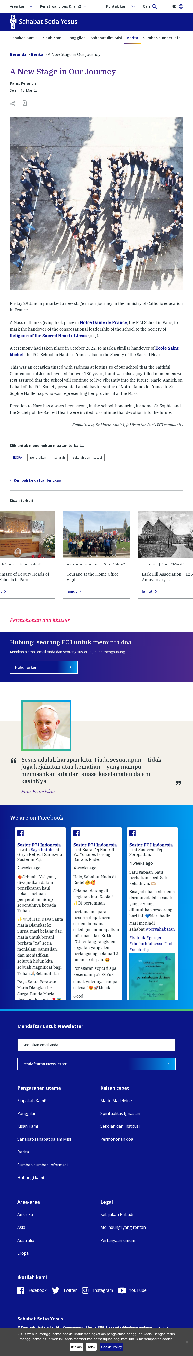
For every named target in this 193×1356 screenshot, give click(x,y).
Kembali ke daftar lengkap (37, 480)
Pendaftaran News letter (45, 1063)
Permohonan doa (116, 1139)
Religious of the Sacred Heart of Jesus (48, 335)
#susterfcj (139, 949)
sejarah (59, 457)
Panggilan (76, 37)
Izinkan (76, 1347)
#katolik (137, 937)
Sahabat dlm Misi (106, 37)
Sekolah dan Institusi (120, 1126)
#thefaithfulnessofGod (150, 943)
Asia (21, 1227)
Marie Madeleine (116, 1100)
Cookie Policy (111, 1347)
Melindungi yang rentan (123, 1227)
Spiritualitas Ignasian (120, 1113)
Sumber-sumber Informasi (42, 1165)
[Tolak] (186, 1341)
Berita (132, 37)
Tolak (91, 1347)
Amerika (25, 1214)
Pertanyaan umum (117, 1240)
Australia (25, 1240)
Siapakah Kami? (23, 37)
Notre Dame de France (103, 322)
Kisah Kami (52, 37)
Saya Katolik (43, 849)
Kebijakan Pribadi (116, 1214)
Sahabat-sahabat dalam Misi (44, 1139)
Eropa (17, 457)
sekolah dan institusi (87, 457)
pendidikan (38, 457)
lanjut (72, 591)
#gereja (153, 937)
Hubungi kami (27, 667)
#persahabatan (160, 929)
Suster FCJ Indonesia (39, 844)
